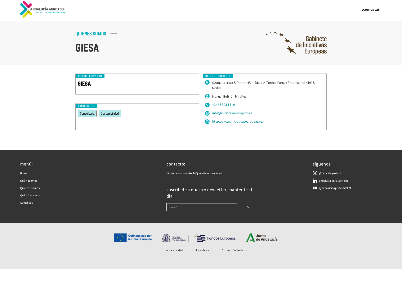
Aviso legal (202, 250)
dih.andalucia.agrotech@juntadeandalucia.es (194, 173)
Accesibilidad (174, 250)
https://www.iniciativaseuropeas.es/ (237, 121)
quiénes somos (90, 33)
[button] (390, 9)
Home (23, 173)
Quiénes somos (30, 188)
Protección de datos (235, 250)
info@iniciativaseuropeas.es (232, 113)
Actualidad (26, 203)
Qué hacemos (28, 181)
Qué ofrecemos (30, 195)
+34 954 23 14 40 (223, 105)
